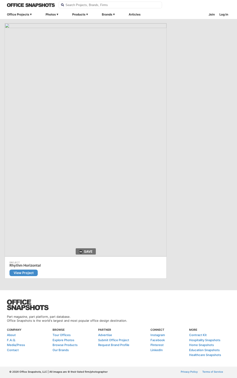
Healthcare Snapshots (205, 355)
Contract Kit (198, 335)
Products (78, 14)
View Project (24, 273)
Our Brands (61, 350)
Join (212, 14)
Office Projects (18, 14)
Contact (13, 350)
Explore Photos (63, 340)
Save (88, 251)
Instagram (157, 335)
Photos (51, 14)
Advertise (105, 335)
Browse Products (65, 345)
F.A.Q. (11, 340)
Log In (223, 14)
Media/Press (16, 345)
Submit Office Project (113, 340)
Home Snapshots (201, 345)
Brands (107, 14)
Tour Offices (62, 335)
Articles (134, 14)
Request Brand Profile (113, 345)
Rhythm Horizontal (25, 265)
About (11, 335)
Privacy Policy (189, 371)
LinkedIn (156, 350)
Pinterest (157, 345)
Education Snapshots (204, 350)
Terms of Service (212, 371)
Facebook (157, 340)
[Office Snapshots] (31, 5)
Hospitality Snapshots (204, 340)
